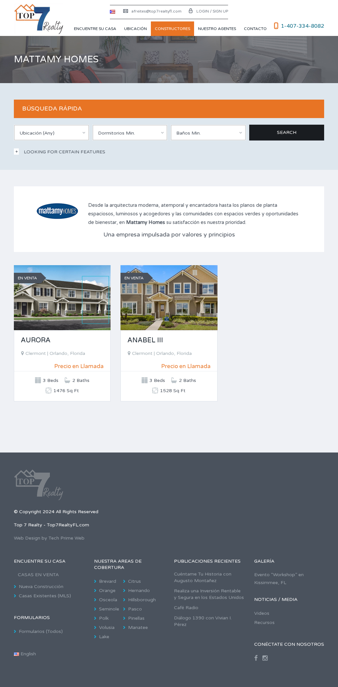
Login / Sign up (212, 11)
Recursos (264, 622)
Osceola (108, 600)
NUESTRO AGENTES (217, 28)
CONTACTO (255, 28)
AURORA (36, 340)
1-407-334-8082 (302, 26)
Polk (104, 618)
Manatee (138, 627)
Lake (104, 637)
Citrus (134, 581)
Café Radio (186, 607)
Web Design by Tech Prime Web (49, 538)
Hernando (139, 590)
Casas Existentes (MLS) (45, 596)
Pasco (135, 609)
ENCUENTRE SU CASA (95, 28)
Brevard (107, 581)
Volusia (107, 627)
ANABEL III (145, 340)
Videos (261, 613)
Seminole (109, 609)
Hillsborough (142, 600)
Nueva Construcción (41, 586)
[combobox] (51, 133)
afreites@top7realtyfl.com (156, 11)
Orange (107, 590)
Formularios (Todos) (41, 631)
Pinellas (136, 618)
